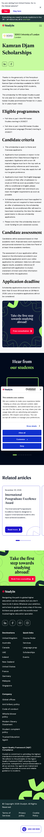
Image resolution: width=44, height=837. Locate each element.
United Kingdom (9, 638)
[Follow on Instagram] (27, 623)
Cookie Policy (36, 814)
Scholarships (29, 652)
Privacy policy (22, 814)
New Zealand (8, 661)
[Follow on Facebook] (12, 623)
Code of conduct (10, 709)
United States (8, 666)
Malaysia (6, 681)
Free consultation (21, 331)
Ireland (5, 657)
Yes (5, 11)
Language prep (30, 647)
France (5, 671)
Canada (5, 647)
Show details (32, 426)
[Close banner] (40, 389)
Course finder (29, 638)
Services (27, 642)
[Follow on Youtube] (20, 623)
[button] (15, 454)
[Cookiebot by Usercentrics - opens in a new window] (27, 389)
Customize (20, 439)
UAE (4, 652)
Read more (13, 529)
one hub (26, 19)
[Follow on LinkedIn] (5, 623)
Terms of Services (6, 814)
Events (26, 657)
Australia (6, 642)
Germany (6, 676)
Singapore (7, 685)
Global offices (8, 699)
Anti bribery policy (11, 704)
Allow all (22, 433)
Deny (22, 446)
